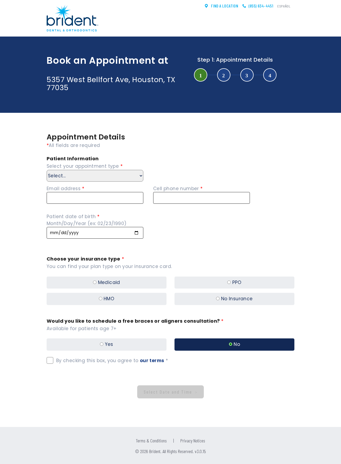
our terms (152, 360)
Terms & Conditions (151, 440)
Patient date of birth (73, 216)
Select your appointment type (85, 166)
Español (283, 6)
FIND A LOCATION (224, 6)
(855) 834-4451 (261, 6)
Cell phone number (178, 188)
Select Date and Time (169, 392)
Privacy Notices (192, 440)
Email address (65, 188)
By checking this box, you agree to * (110, 360)
